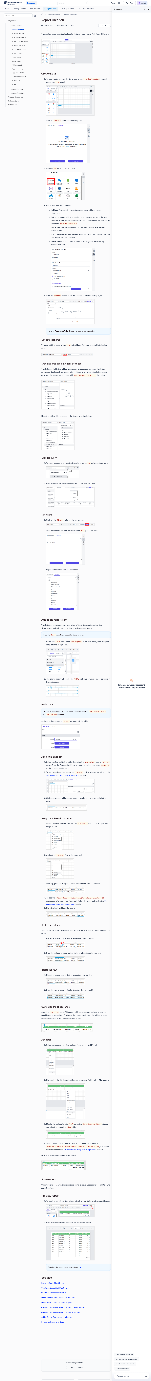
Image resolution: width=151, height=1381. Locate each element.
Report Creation (18, 29)
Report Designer (17, 25)
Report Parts (16, 57)
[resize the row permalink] (58, 970)
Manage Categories (15, 97)
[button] (70, 1367)
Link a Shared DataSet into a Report (56, 1302)
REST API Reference (86, 9)
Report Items (18, 53)
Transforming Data (20, 37)
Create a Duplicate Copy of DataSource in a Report (63, 1307)
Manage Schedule (17, 93)
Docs (7, 9)
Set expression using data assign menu (80, 1150)
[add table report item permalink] (69, 620)
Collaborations (13, 101)
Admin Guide (35, 9)
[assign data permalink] (55, 704)
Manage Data (19, 33)
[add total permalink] (52, 1039)
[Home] (42, 14)
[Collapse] (35, 15)
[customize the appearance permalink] (71, 1007)
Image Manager (19, 45)
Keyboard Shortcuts (19, 76)
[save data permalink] (54, 514)
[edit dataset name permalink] (62, 339)
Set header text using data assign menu (62, 775)
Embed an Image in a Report (53, 1322)
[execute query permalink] (58, 457)
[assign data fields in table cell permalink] (74, 818)
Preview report (17, 69)
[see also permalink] (53, 1277)
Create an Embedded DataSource (55, 1288)
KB (119, 3)
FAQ (15, 84)
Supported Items (18, 73)
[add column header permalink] (63, 756)
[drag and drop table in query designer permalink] (83, 363)
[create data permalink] (57, 73)
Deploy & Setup (20, 9)
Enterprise (31, 3)
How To (17, 80)
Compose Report (20, 49)
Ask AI (143, 3)
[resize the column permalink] (62, 925)
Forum (113, 3)
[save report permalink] (57, 1179)
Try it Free (129, 3)
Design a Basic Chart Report (53, 1283)
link (79, 1267)
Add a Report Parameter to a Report (56, 1317)
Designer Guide (50, 9)
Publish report (17, 65)
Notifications (12, 105)
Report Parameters (21, 41)
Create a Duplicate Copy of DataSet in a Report (61, 1312)
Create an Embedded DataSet (53, 1293)
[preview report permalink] (61, 1195)
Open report (16, 61)
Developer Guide (67, 9)
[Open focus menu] (109, 25)
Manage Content (17, 89)
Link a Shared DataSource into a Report (58, 1298)
